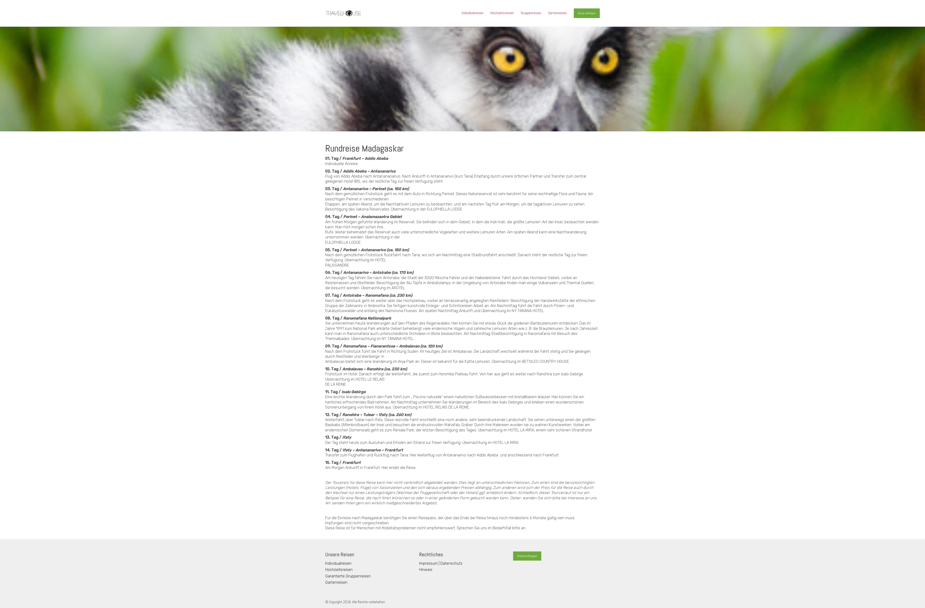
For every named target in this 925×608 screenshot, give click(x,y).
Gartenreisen (336, 582)
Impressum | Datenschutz (440, 563)
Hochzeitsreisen (339, 569)
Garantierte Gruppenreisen (348, 576)
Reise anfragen (587, 13)
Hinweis (425, 569)
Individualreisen (338, 563)
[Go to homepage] (343, 13)
